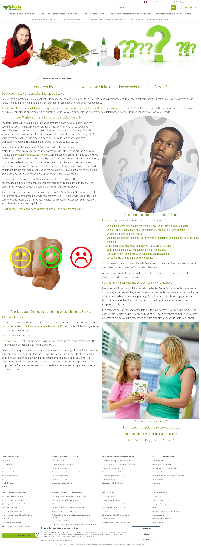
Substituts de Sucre (158, 472)
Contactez (194, 2)
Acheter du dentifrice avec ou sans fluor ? (65, 511)
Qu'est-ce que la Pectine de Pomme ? (13, 504)
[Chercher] (173, 7)
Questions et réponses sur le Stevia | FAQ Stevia (17, 515)
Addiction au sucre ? (158, 479)
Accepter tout (146, 528)
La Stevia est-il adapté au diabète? (113, 504)
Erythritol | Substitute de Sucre (61, 521)
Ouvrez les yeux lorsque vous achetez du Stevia (117, 461)
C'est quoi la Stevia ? (58, 461)
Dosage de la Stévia (108, 479)
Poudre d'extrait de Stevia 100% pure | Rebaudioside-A (69, 507)
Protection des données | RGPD (65, 540)
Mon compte (169, 2)
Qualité (154, 507)
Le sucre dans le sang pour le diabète (114, 507)
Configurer (146, 534)
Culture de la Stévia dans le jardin (112, 483)
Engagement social (158, 515)
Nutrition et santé (107, 496)
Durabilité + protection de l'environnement (165, 511)
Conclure (146, 539)
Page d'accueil (156, 2)
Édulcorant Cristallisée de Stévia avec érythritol (67, 504)
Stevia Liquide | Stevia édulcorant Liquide (65, 500)
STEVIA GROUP (157, 496)
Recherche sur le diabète (110, 511)
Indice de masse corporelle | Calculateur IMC (116, 522)
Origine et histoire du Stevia (60, 468)
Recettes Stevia (157, 483)
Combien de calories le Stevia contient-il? (165, 468)
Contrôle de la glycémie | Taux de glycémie (115, 515)
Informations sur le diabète (111, 500)
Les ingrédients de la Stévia (60, 476)
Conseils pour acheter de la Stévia (113, 472)
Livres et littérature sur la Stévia (62, 483)
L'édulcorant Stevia (158, 461)
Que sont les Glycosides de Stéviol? (13, 500)
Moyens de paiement (8, 468)
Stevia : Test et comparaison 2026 (113, 468)
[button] (181, 7)
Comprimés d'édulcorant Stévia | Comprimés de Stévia (69, 496)
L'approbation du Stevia (59, 479)
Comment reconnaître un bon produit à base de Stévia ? (120, 464)
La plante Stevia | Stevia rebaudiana (63, 464)
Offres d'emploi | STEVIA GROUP (162, 500)
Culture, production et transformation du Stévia (67, 472)
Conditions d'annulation (9, 472)
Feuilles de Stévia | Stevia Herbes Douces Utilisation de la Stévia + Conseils (72, 516)
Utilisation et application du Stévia (113, 476)
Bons (3, 479)
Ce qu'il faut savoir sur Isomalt (11, 511)
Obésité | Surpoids (108, 519)
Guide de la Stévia (7, 519)
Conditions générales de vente (162, 519)
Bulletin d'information (8, 483)
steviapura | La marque (159, 504)
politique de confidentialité (85, 536)
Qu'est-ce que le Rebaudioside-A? (12, 496)
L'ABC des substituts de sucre (11, 522)
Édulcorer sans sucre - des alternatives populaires (168, 476)
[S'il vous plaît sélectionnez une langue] (147, 2)
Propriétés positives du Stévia (161, 464)
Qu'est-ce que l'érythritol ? (10, 507)
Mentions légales (46, 540)
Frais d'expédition (182, 2)
